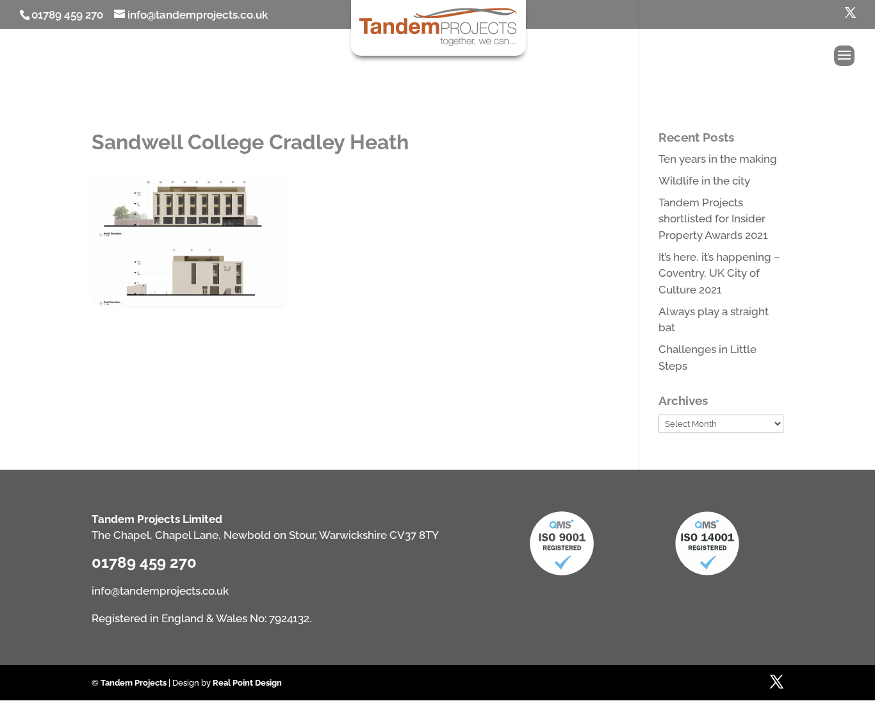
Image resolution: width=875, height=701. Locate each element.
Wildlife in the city (704, 180)
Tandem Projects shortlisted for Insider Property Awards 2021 (713, 219)
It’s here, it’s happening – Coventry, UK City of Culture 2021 (719, 273)
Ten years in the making (717, 159)
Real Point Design (247, 683)
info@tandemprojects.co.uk (160, 590)
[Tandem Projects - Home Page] (438, 43)
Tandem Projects (134, 683)
